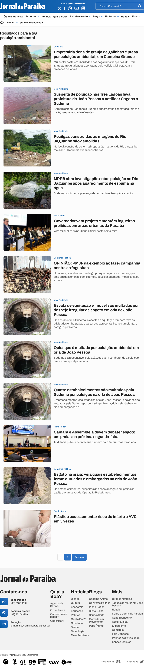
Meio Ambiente (80, 635)
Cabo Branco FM (122, 617)
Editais (125, 16)
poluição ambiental (31, 22)
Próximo (79, 557)
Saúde (75, 627)
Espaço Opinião (121, 642)
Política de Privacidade (125, 638)
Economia (77, 607)
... (60, 557)
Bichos (75, 599)
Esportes (30, 16)
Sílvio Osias (96, 611)
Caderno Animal (98, 599)
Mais (135, 16)
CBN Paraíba (119, 621)
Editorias (110, 16)
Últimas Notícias (13, 16)
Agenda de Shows (56, 604)
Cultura (75, 603)
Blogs (96, 16)
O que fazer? (57, 610)
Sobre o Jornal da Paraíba (127, 613)
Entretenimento (79, 16)
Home (10, 22)
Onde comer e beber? (58, 615)
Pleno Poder (96, 607)
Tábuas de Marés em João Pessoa (127, 604)
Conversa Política (99, 603)
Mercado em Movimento (96, 620)
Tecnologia (77, 631)
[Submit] (139, 6)
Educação (77, 611)
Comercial (118, 630)
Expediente (119, 626)
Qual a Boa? (60, 16)
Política (46, 16)
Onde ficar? (57, 621)
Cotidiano (77, 623)
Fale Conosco (120, 634)
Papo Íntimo (96, 626)
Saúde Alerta (96, 615)
